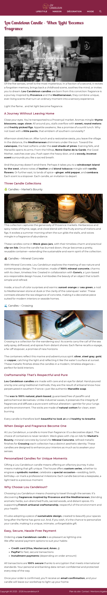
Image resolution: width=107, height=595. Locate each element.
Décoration (74, 11)
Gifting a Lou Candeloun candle (23, 464)
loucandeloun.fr (31, 591)
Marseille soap (77, 388)
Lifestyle (41, 11)
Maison (57, 11)
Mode (90, 11)
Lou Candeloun (41, 264)
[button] (100, 11)
